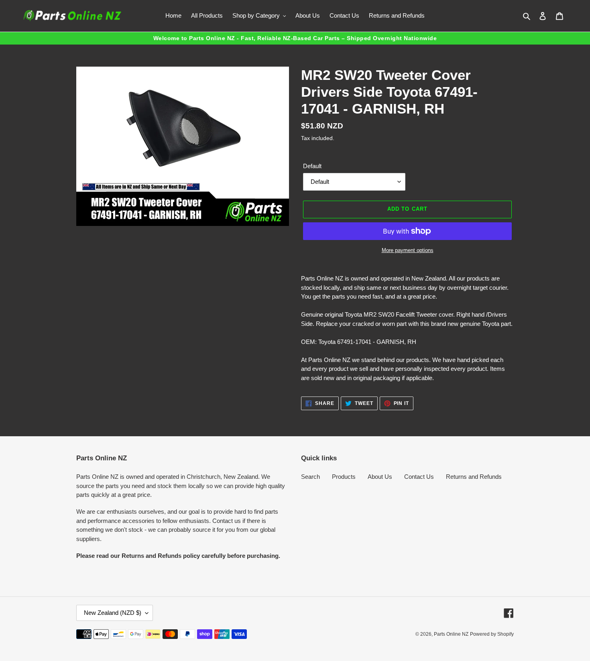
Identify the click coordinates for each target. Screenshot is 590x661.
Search (310, 476)
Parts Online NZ (451, 634)
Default (312, 166)
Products (344, 476)
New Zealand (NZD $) (112, 612)
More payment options (407, 250)
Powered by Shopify (492, 634)
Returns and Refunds (474, 476)
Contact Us (419, 476)
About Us (380, 476)
